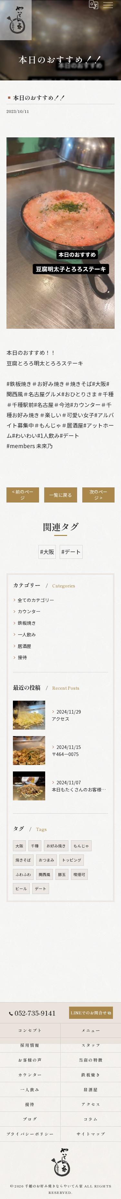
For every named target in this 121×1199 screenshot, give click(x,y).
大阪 (19, 845)
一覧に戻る (60, 495)
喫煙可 (79, 874)
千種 (35, 845)
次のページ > (98, 494)
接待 (22, 657)
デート (40, 888)
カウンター (29, 611)
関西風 (44, 874)
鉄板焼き (27, 623)
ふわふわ (23, 874)
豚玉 (62, 874)
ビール (21, 888)
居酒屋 (24, 646)
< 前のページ (23, 494)
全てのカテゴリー (36, 600)
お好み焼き (56, 845)
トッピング (71, 859)
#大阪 (47, 552)
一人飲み (27, 634)
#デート (71, 552)
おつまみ (46, 859)
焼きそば (23, 859)
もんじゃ (81, 845)
